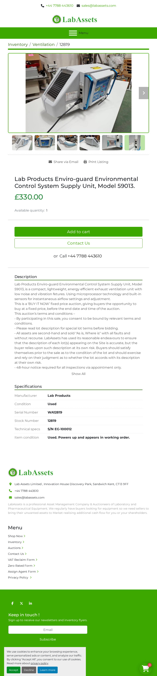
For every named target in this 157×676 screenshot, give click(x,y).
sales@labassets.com (99, 6)
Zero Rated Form (20, 565)
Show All (78, 374)
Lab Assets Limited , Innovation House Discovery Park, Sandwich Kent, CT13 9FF (72, 484)
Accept (13, 670)
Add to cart (78, 231)
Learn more (47, 670)
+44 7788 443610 (59, 6)
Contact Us (78, 243)
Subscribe (48, 639)
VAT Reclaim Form (21, 560)
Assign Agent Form (22, 571)
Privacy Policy (18, 577)
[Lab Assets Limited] (31, 472)
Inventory (15, 542)
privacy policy (39, 663)
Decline (29, 670)
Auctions (14, 548)
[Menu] (73, 33)
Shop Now (15, 536)
